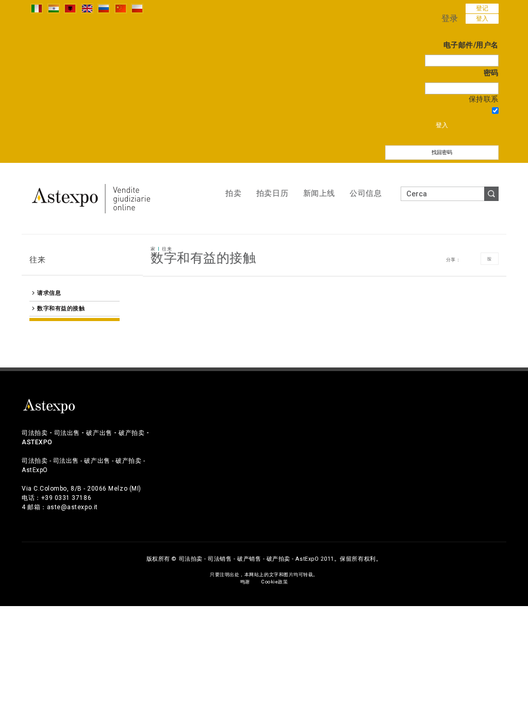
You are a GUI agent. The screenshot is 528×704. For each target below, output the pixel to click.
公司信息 (366, 193)
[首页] (91, 198)
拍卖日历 (272, 193)
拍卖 (233, 193)
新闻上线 (319, 193)
